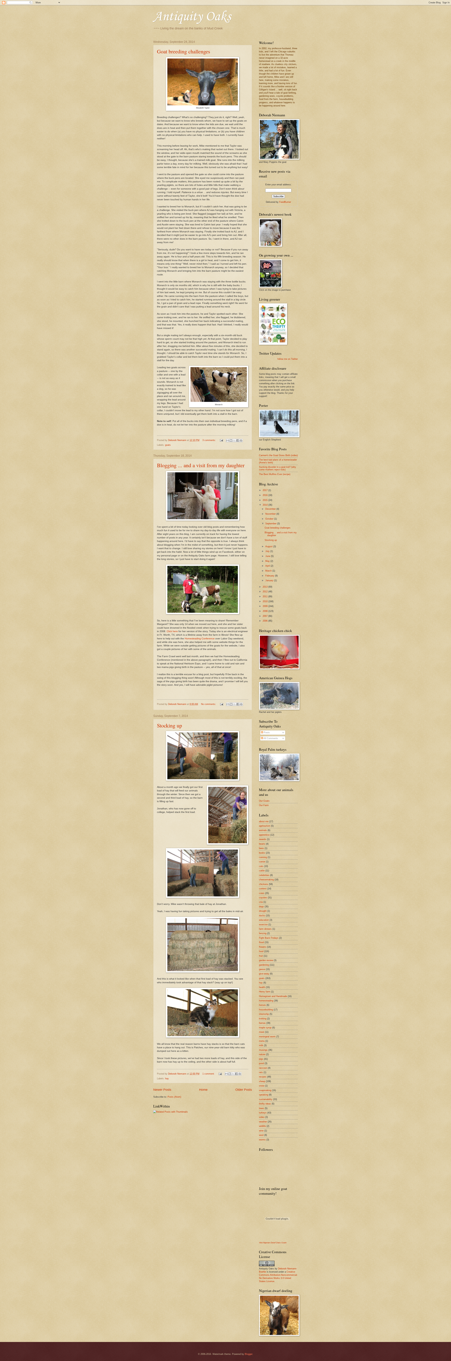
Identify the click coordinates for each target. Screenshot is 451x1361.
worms (262, 1139)
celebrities (264, 875)
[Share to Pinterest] (241, 440)
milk (261, 1045)
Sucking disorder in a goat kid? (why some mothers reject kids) (277, 468)
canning (263, 857)
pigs (261, 1059)
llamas (262, 1023)
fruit (261, 956)
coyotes (263, 897)
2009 (265, 606)
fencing (262, 933)
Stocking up (169, 725)
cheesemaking (266, 879)
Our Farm (264, 805)
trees (261, 1108)
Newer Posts (162, 1089)
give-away (264, 973)
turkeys (263, 1112)
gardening (264, 965)
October (269, 518)
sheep (262, 1081)
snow (261, 1085)
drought (263, 911)
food (261, 951)
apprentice (264, 835)
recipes (262, 1076)
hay (167, 1078)
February (270, 575)
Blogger (248, 1354)
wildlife (262, 1126)
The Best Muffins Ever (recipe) (274, 474)
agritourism (264, 826)
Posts (266, 732)
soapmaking (265, 1090)
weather (263, 1121)
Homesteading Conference (200, 638)
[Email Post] (221, 440)
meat (261, 1032)
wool (261, 1135)
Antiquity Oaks (192, 16)
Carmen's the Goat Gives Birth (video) (278, 455)
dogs (261, 906)
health (262, 987)
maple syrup (265, 1027)
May (267, 561)
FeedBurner (285, 202)
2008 (265, 611)
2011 (265, 596)
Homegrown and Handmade (273, 996)
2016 (265, 495)
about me (263, 821)
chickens (263, 884)
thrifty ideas (265, 1103)
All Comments (270, 738)
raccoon (263, 1068)
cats (261, 866)
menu (262, 1041)
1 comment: (208, 1073)
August (269, 546)
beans (262, 843)
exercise (263, 924)
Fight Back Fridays (268, 938)
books (262, 852)
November (270, 514)
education (264, 920)
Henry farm (264, 991)
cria (261, 902)
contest (263, 888)
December (270, 509)
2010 (265, 601)
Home (203, 1089)
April (268, 565)
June (268, 556)
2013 (265, 586)
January (269, 580)
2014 (265, 505)
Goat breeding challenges (183, 51)
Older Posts (243, 1089)
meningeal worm (267, 1036)
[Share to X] (234, 440)
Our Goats (264, 801)
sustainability (265, 1099)
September (271, 523)
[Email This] (227, 440)
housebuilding (266, 1009)
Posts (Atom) (174, 1096)
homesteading (266, 1000)
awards (262, 839)
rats (261, 1072)
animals (263, 830)
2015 (265, 500)
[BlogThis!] (231, 440)
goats (168, 445)
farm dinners (265, 929)
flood (261, 942)
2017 (265, 490)
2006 (265, 620)
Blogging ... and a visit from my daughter (201, 465)
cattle (262, 870)
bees (261, 848)
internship (264, 1014)
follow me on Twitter (287, 359)
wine (261, 1130)
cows (261, 893)
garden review (266, 960)
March (268, 570)
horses (262, 1005)
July (267, 551)
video (261, 1117)
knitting (262, 1018)
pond (261, 1063)
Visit (273, 1243)
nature (262, 1054)
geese (262, 969)
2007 (265, 616)
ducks (262, 915)
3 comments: (209, 440)
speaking (263, 1094)
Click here (172, 631)
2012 (265, 591)
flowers (262, 947)
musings (263, 1050)
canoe (262, 861)
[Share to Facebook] (237, 440)
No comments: (209, 704)
